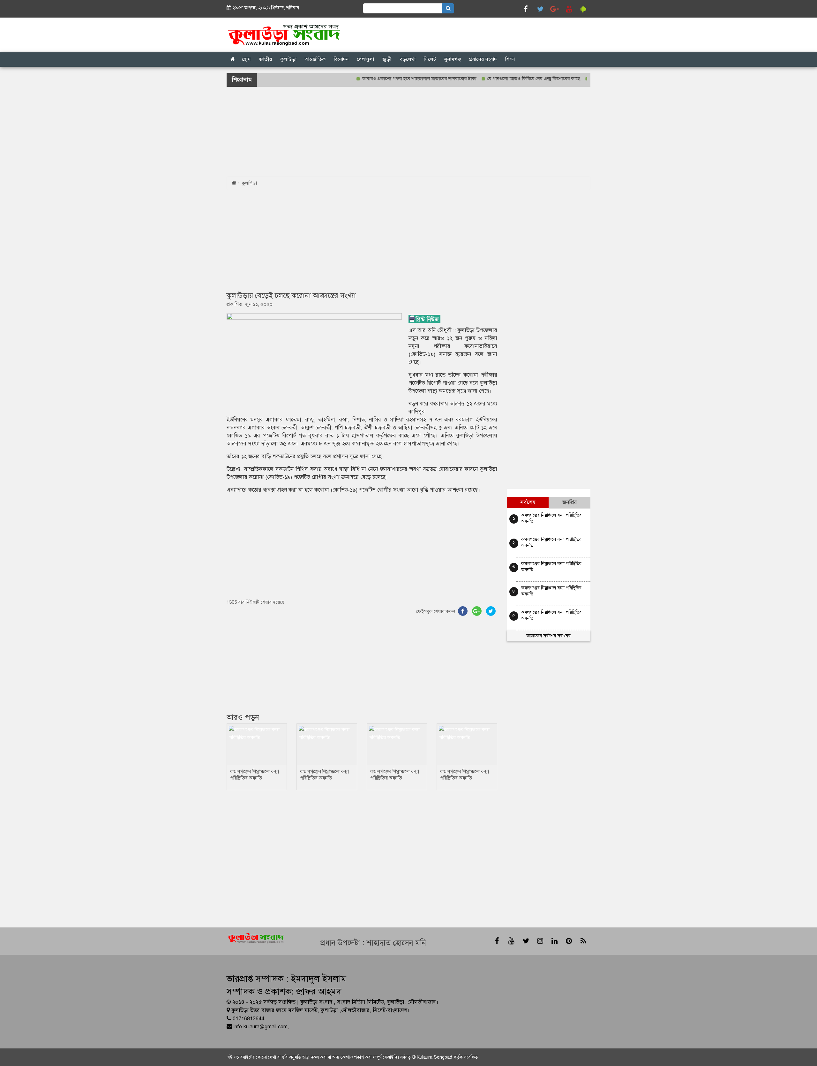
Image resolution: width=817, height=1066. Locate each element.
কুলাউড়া (288, 59)
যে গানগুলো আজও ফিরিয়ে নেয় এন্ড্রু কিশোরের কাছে (512, 78)
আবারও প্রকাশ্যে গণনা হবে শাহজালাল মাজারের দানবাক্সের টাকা (398, 78)
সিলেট (430, 59)
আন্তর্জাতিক (315, 59)
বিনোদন (341, 59)
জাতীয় (265, 59)
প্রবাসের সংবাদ (483, 59)
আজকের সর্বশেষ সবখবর (548, 636)
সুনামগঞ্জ (452, 59)
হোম (246, 59)
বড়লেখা (408, 59)
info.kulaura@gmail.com (261, 1027)
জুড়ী (387, 59)
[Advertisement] (191, 131)
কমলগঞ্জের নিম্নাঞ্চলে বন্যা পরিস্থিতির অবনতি (254, 774)
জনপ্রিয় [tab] (569, 502)
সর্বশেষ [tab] (528, 502)
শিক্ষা (510, 59)
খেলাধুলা (365, 59)
